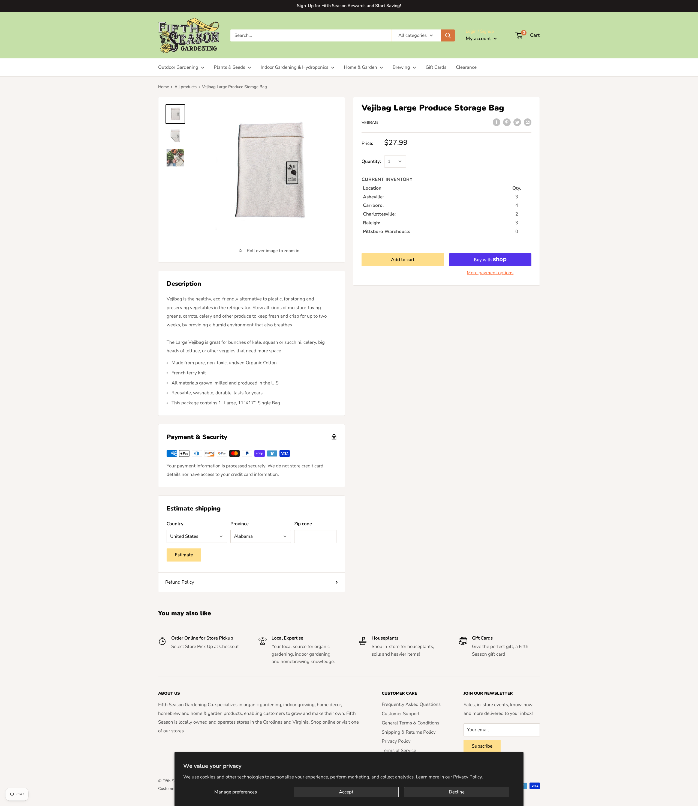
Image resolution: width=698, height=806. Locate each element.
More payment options (490, 272)
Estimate (184, 555)
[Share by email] (527, 122)
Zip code (303, 524)
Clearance (466, 67)
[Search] (448, 35)
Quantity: (371, 161)
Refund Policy (179, 582)
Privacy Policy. (468, 777)
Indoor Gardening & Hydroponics (294, 67)
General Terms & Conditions (410, 723)
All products (185, 86)
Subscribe (482, 746)
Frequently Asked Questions (411, 704)
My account (479, 38)
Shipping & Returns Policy (409, 732)
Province (239, 524)
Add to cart (402, 259)
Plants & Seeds (229, 67)
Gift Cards (436, 67)
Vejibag (370, 122)
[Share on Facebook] (496, 122)
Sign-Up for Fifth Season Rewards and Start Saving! (349, 6)
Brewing (401, 67)
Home (163, 86)
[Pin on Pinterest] (507, 122)
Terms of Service (399, 750)
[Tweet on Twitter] (517, 122)
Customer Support (401, 714)
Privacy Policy (396, 741)
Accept (346, 792)
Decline (457, 792)
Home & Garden (360, 67)
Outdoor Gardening (178, 67)
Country (175, 524)
